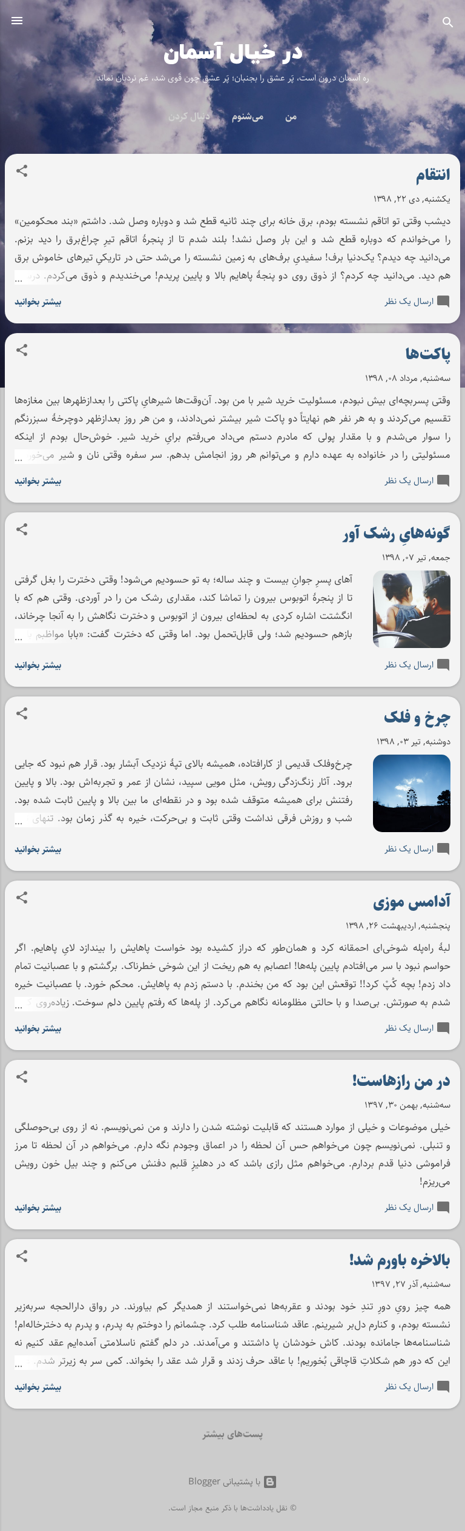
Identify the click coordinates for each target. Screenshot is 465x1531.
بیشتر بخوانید (38, 302)
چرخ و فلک (417, 718)
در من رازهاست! (401, 1081)
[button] (22, 173)
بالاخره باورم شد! (399, 1260)
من (291, 116)
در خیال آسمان (232, 53)
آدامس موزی (411, 902)
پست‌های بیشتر (232, 1434)
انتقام (433, 175)
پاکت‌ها (428, 354)
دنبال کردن (189, 116)
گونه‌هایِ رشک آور (396, 534)
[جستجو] (448, 24)
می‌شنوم (247, 116)
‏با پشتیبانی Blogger (225, 1482)
